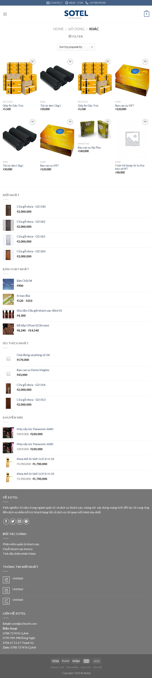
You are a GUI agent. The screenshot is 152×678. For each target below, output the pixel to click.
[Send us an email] (19, 521)
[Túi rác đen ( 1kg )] (57, 78)
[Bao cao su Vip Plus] (95, 129)
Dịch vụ (86, 667)
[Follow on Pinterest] (26, 521)
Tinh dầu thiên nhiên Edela (19, 553)
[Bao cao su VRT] (132, 78)
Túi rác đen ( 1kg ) (50, 105)
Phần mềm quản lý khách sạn (21, 544)
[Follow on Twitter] (13, 521)
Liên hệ (97, 667)
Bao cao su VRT (124, 105)
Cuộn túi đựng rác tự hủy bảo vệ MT (129, 167)
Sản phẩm (73, 667)
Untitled (17, 578)
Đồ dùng (77, 29)
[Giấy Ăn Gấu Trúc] (20, 78)
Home (58, 29)
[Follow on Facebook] (6, 521)
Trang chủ (57, 667)
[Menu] (5, 14)
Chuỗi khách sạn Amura (17, 549)
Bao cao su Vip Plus (89, 147)
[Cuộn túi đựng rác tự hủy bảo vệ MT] (132, 138)
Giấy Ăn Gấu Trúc (13, 105)
